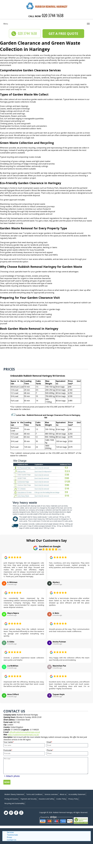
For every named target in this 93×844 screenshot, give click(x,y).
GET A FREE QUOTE (63, 33)
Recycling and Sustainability (14, 803)
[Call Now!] (53, 16)
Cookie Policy (61, 799)
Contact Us (11, 840)
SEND (7, 782)
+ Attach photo (12, 776)
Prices (9, 837)
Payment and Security (29, 799)
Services (10, 832)
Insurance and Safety (46, 799)
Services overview (51, 794)
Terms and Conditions (34, 794)
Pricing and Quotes (11, 799)
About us (63, 794)
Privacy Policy (73, 799)
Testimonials (12, 835)
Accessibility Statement (77, 794)
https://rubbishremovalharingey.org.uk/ (23, 734)
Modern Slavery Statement (14, 794)
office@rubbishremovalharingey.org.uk (24, 732)
